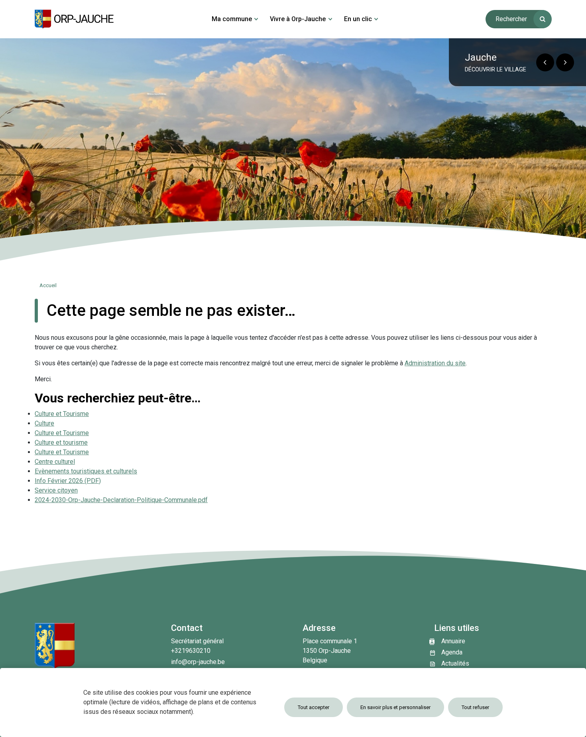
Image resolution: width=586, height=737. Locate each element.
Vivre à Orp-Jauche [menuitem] (298, 19)
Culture (44, 423)
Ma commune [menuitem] (232, 19)
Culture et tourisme (61, 442)
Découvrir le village (495, 69)
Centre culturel (55, 461)
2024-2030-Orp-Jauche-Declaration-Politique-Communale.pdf (121, 500)
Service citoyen (56, 490)
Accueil (48, 285)
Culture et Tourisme (62, 414)
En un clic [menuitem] (358, 19)
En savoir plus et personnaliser (395, 707)
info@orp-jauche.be (198, 662)
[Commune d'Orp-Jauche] (74, 19)
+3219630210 (190, 650)
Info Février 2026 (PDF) (68, 481)
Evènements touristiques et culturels (86, 471)
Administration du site (435, 363)
